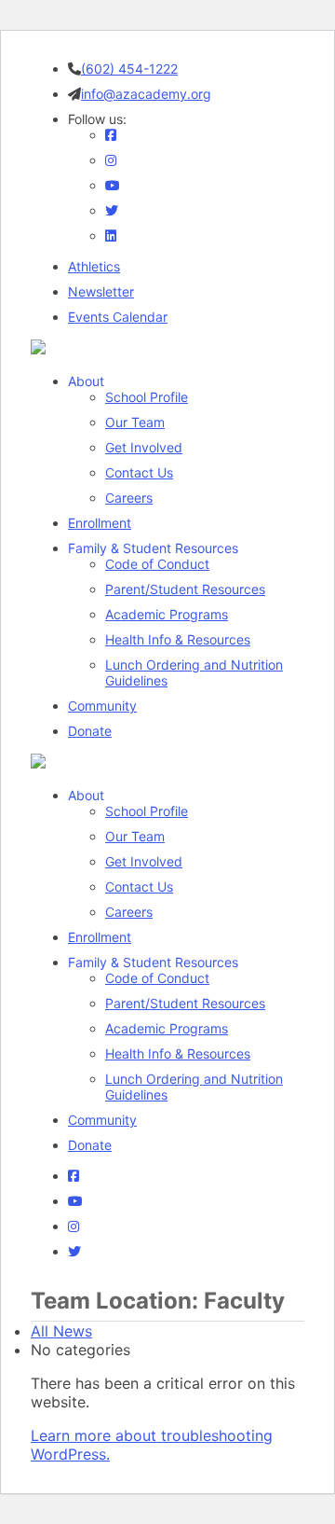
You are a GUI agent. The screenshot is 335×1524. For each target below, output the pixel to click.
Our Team (135, 422)
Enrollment (99, 523)
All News (61, 1331)
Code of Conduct (157, 564)
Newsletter (101, 291)
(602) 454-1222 (129, 68)
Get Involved (143, 447)
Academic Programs (166, 614)
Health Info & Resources (177, 639)
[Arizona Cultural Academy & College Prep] (38, 348)
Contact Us (139, 472)
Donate (90, 731)
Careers (129, 498)
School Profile (146, 397)
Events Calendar (118, 317)
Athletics (94, 266)
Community (102, 706)
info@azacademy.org (146, 94)
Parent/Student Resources (185, 589)
